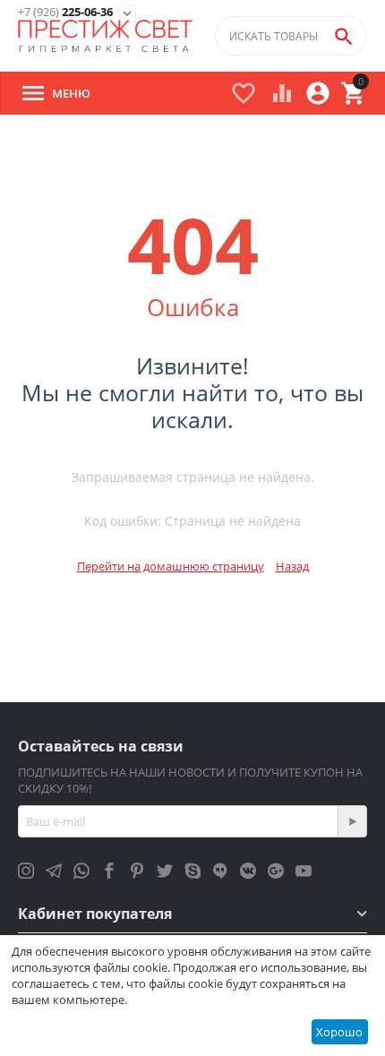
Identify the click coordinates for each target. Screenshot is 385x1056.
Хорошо (339, 1032)
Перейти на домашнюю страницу (170, 566)
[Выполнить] (352, 821)
